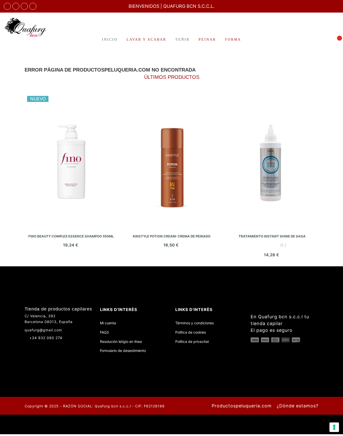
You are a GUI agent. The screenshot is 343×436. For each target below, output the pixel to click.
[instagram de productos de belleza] (36, 346)
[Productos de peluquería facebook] (27, 346)
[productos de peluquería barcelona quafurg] (15, 6)
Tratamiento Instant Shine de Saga (272, 236)
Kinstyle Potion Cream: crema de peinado (171, 236)
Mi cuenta (108, 323)
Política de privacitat (192, 341)
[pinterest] (32, 6)
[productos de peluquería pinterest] (45, 346)
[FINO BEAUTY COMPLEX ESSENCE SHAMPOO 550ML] (71, 161)
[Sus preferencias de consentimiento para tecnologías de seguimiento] (334, 427)
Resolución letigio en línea (121, 341)
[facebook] (7, 6)
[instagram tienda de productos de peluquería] (24, 6)
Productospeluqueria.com (242, 405)
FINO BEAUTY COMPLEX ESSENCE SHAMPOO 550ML (71, 236)
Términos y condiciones (194, 323)
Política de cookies (190, 332)
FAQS (104, 332)
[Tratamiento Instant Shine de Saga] (271, 161)
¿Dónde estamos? (297, 405)
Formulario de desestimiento (123, 350)
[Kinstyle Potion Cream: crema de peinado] (171, 161)
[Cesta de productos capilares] (336, 39)
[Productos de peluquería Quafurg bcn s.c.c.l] (28, 27)
